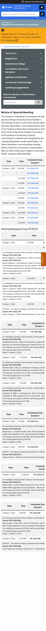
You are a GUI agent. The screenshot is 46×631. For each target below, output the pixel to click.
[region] (23, 192)
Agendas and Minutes (16, 77)
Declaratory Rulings (15, 63)
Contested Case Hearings (18, 82)
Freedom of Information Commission (17, 47)
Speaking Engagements (17, 87)
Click (11, 40)
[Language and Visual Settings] (42, 7)
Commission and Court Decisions (17, 70)
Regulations (11, 58)
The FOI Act (11, 53)
